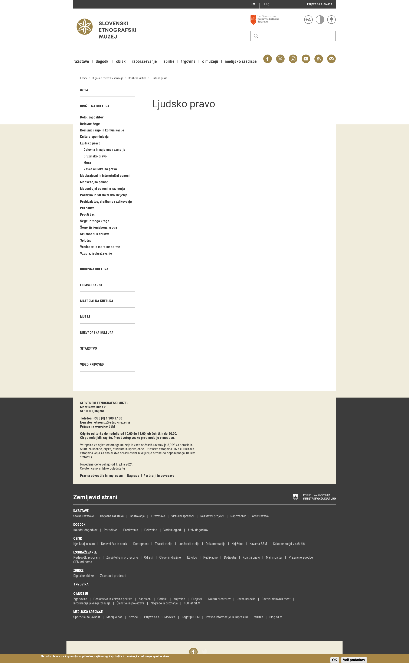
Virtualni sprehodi (182, 516)
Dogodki (79, 525)
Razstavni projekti (212, 516)
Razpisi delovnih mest (276, 599)
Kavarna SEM (258, 544)
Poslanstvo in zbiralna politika (112, 599)
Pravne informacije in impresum (227, 617)
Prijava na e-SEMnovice (160, 617)
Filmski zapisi (91, 285)
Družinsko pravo (95, 156)
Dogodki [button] (102, 61)
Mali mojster (274, 557)
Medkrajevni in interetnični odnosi (105, 176)
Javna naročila (246, 599)
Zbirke (78, 570)
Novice (133, 617)
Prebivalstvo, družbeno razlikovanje (106, 202)
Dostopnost (141, 544)
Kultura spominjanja (94, 137)
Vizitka (258, 617)
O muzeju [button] (210, 61)
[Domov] (108, 41)
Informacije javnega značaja (91, 603)
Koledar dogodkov (85, 530)
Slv (253, 4)
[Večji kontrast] (320, 19)
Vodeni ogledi (172, 530)
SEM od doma (82, 562)
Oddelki (162, 599)
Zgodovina (80, 599)
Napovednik (238, 516)
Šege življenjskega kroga (98, 227)
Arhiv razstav (260, 516)
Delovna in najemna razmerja (104, 150)
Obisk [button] (121, 61)
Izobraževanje (85, 552)
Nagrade (133, 476)
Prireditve (87, 208)
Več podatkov (354, 660)
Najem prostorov (219, 599)
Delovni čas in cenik (114, 544)
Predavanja (130, 530)
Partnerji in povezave (159, 476)
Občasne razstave (112, 516)
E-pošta (331, 57)
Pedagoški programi (86, 557)
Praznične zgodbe (301, 557)
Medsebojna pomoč (94, 182)
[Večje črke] (308, 19)
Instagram (293, 57)
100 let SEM (192, 603)
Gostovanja (137, 516)
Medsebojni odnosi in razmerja (102, 189)
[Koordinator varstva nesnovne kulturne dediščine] (276, 20)
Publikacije (210, 557)
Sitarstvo (88, 348)
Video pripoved (92, 364)
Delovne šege (90, 124)
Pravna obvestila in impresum (101, 476)
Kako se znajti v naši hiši (289, 544)
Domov (83, 78)
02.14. (84, 90)
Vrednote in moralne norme (100, 247)
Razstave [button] (81, 61)
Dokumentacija (215, 544)
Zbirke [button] (168, 61)
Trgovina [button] (188, 61)
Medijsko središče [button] (241, 61)
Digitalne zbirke (83, 576)
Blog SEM (275, 617)
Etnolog (192, 557)
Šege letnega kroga (94, 221)
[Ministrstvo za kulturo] (314, 497)
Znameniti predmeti (113, 576)
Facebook (267, 57)
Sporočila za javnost (86, 617)
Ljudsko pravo (159, 78)
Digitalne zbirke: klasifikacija (107, 78)
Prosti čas (87, 214)
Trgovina (81, 584)
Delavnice (150, 530)
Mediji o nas (114, 617)
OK (334, 660)
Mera (87, 163)
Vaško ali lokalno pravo (100, 169)
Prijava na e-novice (319, 4)
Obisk (77, 538)
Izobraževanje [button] (144, 61)
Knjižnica (237, 544)
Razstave (81, 511)
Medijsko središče (88, 612)
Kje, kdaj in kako (84, 544)
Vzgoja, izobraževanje (96, 253)
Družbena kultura (137, 78)
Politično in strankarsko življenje (104, 195)
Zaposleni (144, 599)
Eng (266, 4)
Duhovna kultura (94, 269)
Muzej (85, 317)
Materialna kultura (96, 301)
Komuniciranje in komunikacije (102, 130)
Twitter (280, 57)
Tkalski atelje (163, 544)
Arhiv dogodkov (198, 530)
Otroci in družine (170, 557)
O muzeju (80, 594)
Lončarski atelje (189, 544)
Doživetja (230, 557)
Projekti (196, 599)
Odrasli (148, 557)
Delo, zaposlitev (92, 117)
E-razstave (158, 516)
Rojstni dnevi (251, 557)
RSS (317, 57)
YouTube (306, 57)
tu (123, 468)
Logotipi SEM (191, 617)
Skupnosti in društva (94, 234)
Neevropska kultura (97, 333)
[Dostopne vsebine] (331, 19)
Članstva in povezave (130, 603)
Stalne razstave (83, 516)
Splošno (86, 240)
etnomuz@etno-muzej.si (112, 422)
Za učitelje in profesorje (122, 557)
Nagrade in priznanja (164, 603)
